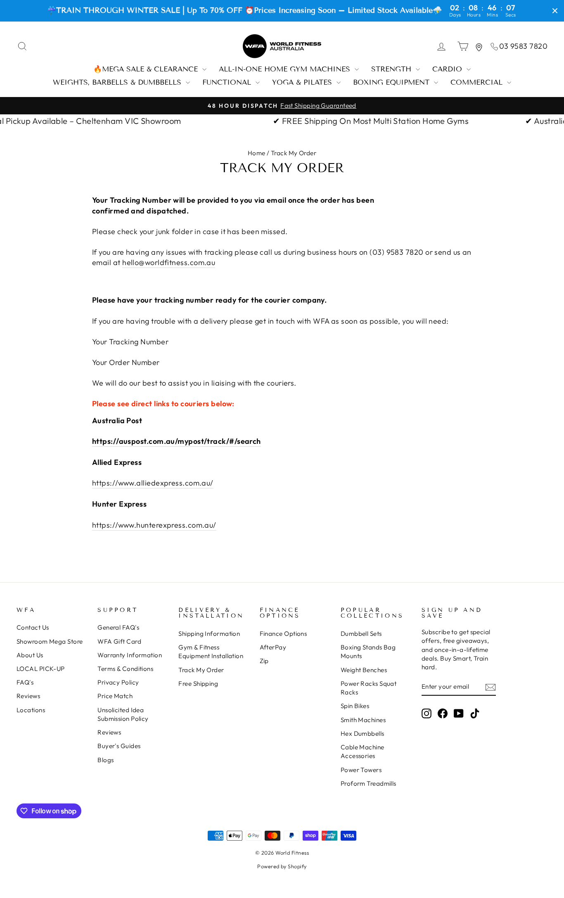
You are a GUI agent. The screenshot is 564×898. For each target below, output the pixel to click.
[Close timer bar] (555, 11)
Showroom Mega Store (50, 641)
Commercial (477, 82)
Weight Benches (364, 670)
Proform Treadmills (368, 783)
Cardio (448, 69)
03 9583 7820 (523, 46)
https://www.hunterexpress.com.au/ (154, 525)
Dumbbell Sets (361, 633)
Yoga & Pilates (303, 82)
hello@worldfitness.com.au (168, 262)
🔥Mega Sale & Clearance (146, 69)
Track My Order (201, 670)
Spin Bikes (355, 706)
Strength (392, 69)
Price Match (115, 696)
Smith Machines (363, 720)
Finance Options (283, 633)
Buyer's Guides (118, 746)
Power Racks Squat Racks (369, 688)
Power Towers (361, 770)
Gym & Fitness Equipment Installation (210, 651)
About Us (30, 655)
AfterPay (273, 647)
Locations (31, 710)
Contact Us (33, 627)
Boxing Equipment (392, 82)
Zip (264, 661)
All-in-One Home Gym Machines (286, 69)
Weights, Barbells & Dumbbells (118, 82)
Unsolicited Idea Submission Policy (123, 714)
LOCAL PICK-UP (41, 669)
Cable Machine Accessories (362, 751)
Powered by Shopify (281, 866)
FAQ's (25, 682)
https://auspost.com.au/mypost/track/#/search (176, 441)
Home (256, 153)
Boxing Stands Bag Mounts (368, 651)
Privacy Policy (118, 682)
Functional (228, 82)
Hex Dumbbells (362, 733)
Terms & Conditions (125, 669)
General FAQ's (118, 627)
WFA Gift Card (119, 641)
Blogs (105, 760)
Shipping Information (209, 633)
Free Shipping (198, 683)
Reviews (28, 696)
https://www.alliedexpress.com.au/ (152, 483)
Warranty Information (129, 655)
